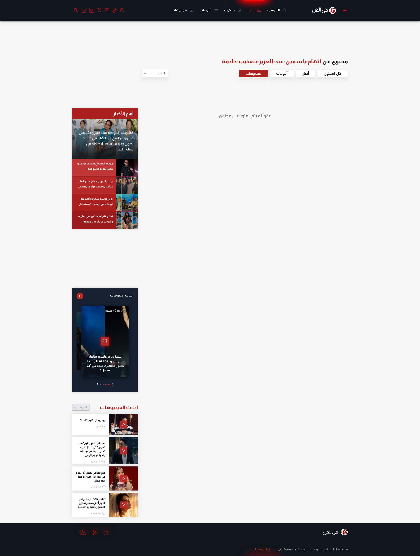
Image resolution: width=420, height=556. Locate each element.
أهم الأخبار (123, 113)
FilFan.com (340, 549)
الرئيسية (273, 10)
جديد (251, 10)
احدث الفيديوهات (108, 407)
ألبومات (206, 10)
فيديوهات (179, 10)
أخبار (306, 73)
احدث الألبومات (121, 295)
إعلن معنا (262, 549)
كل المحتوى (332, 73)
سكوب (229, 10)
